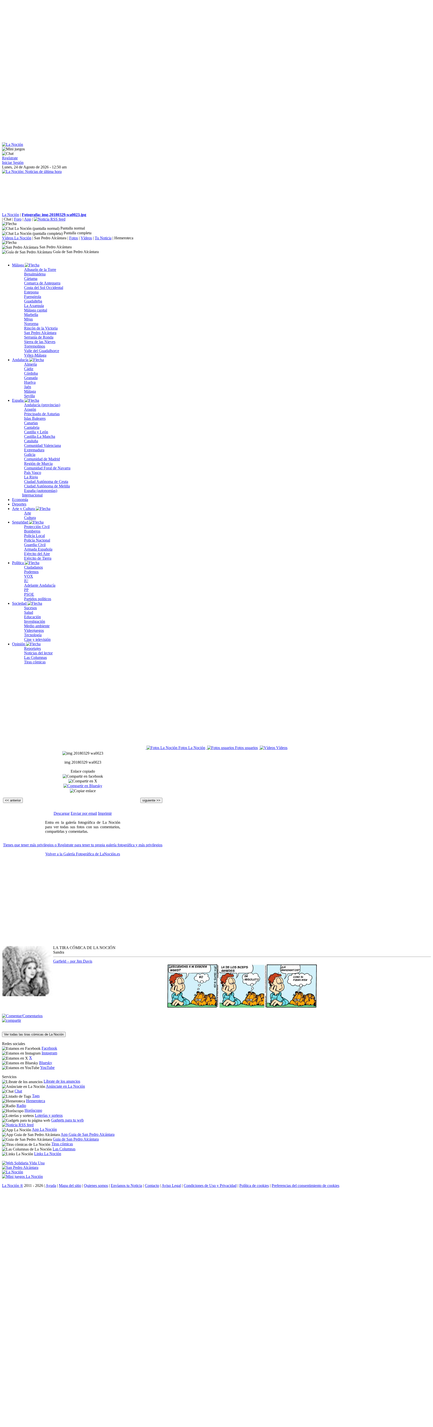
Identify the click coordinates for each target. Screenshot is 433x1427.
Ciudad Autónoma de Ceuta (46, 481)
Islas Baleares (35, 418)
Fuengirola (32, 296)
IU (26, 581)
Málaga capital (35, 310)
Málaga (18, 265)
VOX (28, 576)
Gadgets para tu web (67, 1120)
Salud (28, 612)
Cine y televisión (37, 639)
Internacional (32, 495)
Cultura (30, 518)
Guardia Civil (35, 545)
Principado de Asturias (42, 414)
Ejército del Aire (37, 554)
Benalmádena (35, 274)
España (18, 400)
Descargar (62, 813)
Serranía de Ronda (38, 337)
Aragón (30, 409)
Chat (7, 219)
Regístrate (10, 158)
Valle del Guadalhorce (41, 351)
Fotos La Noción (191, 748)
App (27, 219)
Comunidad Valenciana (42, 445)
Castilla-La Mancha (39, 436)
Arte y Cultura (24, 508)
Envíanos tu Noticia (126, 1185)
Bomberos (32, 531)
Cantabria (31, 427)
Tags (36, 1096)
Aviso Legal (171, 1185)
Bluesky (45, 1063)
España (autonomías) (40, 490)
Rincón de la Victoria (41, 328)
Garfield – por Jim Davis (72, 961)
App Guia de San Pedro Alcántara (88, 1134)
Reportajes (32, 648)
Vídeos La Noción (16, 238)
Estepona (31, 292)
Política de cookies (254, 1185)
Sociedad (20, 603)
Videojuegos (34, 630)
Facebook (49, 1048)
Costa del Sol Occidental (43, 287)
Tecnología (33, 635)
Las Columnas (35, 657)
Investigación (34, 621)
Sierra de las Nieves (39, 342)
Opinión (19, 644)
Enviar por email (84, 813)
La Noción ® (12, 1185)
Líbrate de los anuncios (62, 1081)
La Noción (10, 215)
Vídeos (86, 238)
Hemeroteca (123, 238)
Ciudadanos (33, 567)
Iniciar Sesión (13, 162)
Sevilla (29, 396)
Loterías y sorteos (49, 1115)
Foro (18, 219)
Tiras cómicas (35, 662)
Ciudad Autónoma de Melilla (47, 486)
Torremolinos (34, 346)
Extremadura (34, 450)
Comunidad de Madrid (42, 459)
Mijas (28, 319)
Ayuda (51, 1185)
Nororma (31, 324)
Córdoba (31, 373)
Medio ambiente (37, 626)
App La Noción (44, 1129)
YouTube (47, 1067)
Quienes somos (96, 1185)
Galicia (29, 454)
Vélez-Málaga (35, 355)
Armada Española (38, 549)
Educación (32, 617)
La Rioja (31, 477)
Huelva (30, 382)
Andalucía (20, 360)
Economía (20, 499)
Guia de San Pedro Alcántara (76, 1139)
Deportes (19, 504)
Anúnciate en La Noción (65, 1086)
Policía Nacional (37, 540)
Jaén (27, 387)
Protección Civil (37, 527)
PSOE (29, 594)
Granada (31, 378)
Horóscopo (33, 1110)
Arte (27, 513)
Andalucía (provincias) (42, 405)
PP (26, 590)
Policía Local (34, 536)
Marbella (31, 315)
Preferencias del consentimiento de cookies (305, 1185)
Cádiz (28, 369)
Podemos (31, 572)
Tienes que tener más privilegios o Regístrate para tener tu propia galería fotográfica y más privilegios (82, 845)
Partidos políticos (37, 599)
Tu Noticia (103, 238)
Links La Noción (47, 1154)
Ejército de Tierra (37, 558)
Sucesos (30, 608)
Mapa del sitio (70, 1185)
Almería (30, 364)
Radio (21, 1105)
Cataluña (31, 441)
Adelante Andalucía (39, 585)
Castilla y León (36, 432)
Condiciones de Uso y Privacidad (210, 1185)
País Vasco (32, 472)
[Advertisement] (152, 37)
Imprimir (105, 813)
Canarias (31, 423)
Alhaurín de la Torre (40, 269)
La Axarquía (34, 305)
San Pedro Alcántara (50, 238)
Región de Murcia (38, 463)
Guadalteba (33, 301)
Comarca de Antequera (42, 283)
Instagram (49, 1053)
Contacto (152, 1185)
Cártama (30, 278)
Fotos (73, 238)
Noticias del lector (38, 653)
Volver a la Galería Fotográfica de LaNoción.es (82, 854)
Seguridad (20, 522)
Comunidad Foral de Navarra (47, 468)
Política (18, 563)
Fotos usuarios (246, 748)
